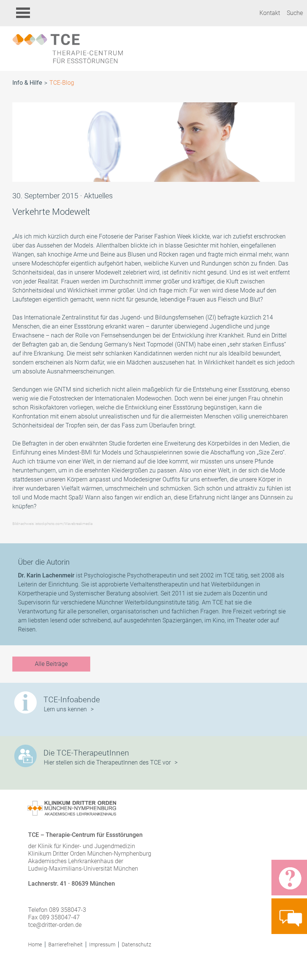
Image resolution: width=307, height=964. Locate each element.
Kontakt (269, 12)
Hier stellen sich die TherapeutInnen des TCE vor (107, 762)
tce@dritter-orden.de (55, 924)
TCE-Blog (61, 82)
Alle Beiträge (51, 663)
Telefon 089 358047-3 (57, 909)
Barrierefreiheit (65, 945)
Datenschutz (136, 945)
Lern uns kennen (65, 709)
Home (35, 945)
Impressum (102, 945)
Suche (295, 12)
